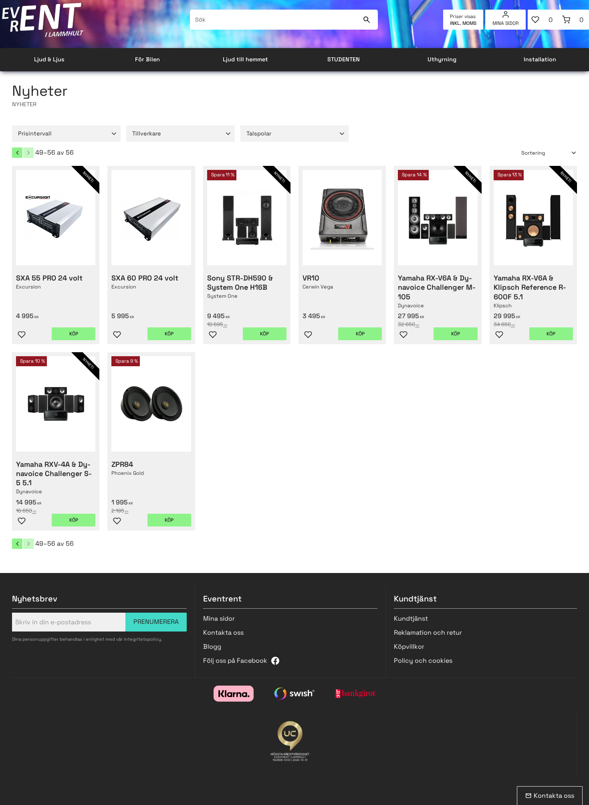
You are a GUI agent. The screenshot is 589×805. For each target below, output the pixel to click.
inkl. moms (463, 23)
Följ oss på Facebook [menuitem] (235, 660)
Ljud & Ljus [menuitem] (49, 59)
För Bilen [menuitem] (147, 59)
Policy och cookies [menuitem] (423, 660)
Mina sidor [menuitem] (505, 23)
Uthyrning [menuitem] (442, 59)
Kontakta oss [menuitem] (223, 632)
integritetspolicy (142, 639)
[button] (543, 20)
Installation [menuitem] (540, 59)
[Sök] (367, 20)
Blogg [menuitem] (212, 646)
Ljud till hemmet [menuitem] (245, 59)
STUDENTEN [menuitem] (343, 59)
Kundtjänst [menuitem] (411, 618)
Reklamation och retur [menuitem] (428, 632)
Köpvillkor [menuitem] (409, 646)
